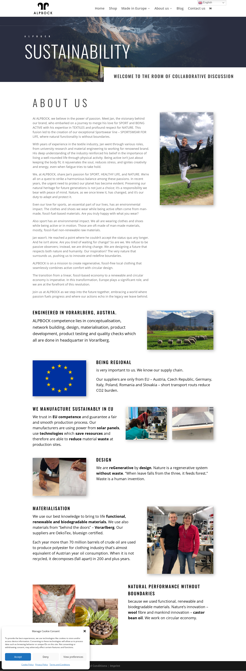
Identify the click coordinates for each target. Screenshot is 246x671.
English (207, 2)
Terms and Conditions (60, 664)
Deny (46, 656)
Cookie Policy (27, 664)
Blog (180, 9)
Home (100, 9)
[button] (84, 631)
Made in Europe (134, 9)
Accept (18, 656)
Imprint (115, 666)
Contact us (196, 9)
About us (161, 9)
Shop (113, 9)
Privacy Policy (41, 664)
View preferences (73, 656)
